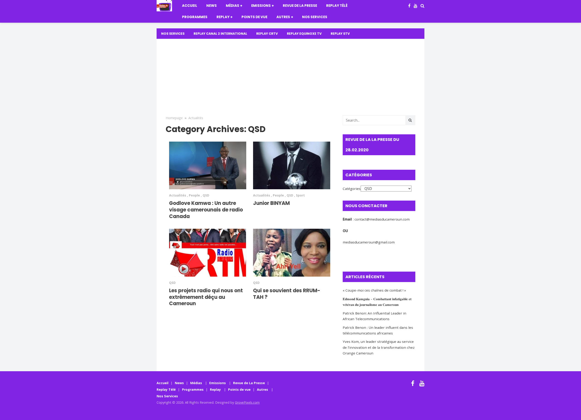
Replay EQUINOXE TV (304, 33)
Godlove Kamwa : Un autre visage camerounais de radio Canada (206, 210)
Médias (232, 5)
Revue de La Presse (300, 5)
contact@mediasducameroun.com (382, 219)
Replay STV (340, 33)
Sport (300, 195)
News (211, 5)
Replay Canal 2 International (220, 33)
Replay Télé (336, 5)
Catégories (352, 188)
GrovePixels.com (247, 402)
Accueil (189, 5)
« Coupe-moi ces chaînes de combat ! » (374, 290)
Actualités (195, 118)
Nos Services (314, 17)
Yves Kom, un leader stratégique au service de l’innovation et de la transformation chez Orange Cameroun (379, 347)
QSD (206, 195)
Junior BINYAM (271, 203)
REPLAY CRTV (267, 33)
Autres (283, 17)
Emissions (261, 5)
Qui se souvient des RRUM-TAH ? (286, 294)
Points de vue (254, 17)
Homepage (174, 118)
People (194, 195)
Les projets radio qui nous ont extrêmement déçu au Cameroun (206, 297)
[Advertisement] (290, 81)
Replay (223, 17)
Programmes (194, 17)
